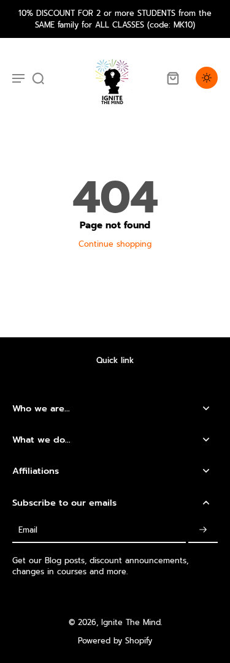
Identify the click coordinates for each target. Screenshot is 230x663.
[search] (38, 78)
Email (27, 530)
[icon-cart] (172, 78)
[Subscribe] (203, 530)
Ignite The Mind (131, 622)
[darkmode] (207, 78)
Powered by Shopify (115, 640)
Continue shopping (115, 244)
